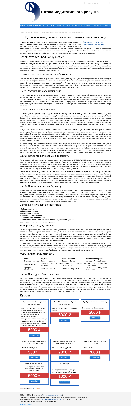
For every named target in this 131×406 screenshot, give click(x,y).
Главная (24, 26)
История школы (104, 26)
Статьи (83, 26)
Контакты (91, 26)
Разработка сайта (26, 404)
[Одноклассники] (37, 388)
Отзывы (58, 26)
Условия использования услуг (52, 395)
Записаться (34, 335)
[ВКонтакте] (33, 388)
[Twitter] (35, 388)
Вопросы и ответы (71, 26)
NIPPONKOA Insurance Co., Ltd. (51, 399)
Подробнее (65, 320)
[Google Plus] (39, 388)
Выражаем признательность (41, 26)
